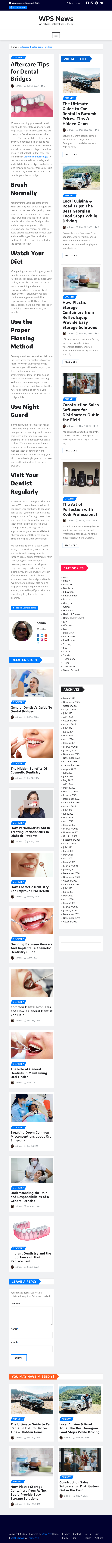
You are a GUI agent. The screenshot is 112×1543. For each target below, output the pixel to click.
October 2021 (70, 836)
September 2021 (71, 839)
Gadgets (67, 603)
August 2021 (69, 843)
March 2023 (69, 787)
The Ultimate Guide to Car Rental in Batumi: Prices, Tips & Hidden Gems (79, 113)
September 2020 (71, 884)
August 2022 (69, 806)
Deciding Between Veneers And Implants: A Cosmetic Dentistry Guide (31, 948)
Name (14, 1328)
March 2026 (69, 698)
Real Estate (69, 640)
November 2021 (71, 832)
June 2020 (68, 891)
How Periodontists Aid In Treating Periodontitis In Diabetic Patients (30, 832)
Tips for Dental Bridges (25, 607)
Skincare (67, 651)
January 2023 (69, 795)
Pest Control (69, 636)
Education (68, 591)
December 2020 (71, 873)
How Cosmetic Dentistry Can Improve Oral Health (30, 889)
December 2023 (71, 754)
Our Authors (99, 1535)
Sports (66, 655)
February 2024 (70, 746)
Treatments (69, 666)
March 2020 (69, 903)
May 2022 (68, 817)
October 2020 (70, 880)
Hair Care (68, 610)
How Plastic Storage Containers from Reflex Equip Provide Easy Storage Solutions (80, 315)
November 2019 (71, 917)
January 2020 (69, 910)
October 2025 (70, 705)
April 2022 (68, 821)
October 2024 (70, 720)
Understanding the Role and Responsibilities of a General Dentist (30, 1196)
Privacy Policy (66, 1535)
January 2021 (69, 869)
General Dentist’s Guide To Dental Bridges (31, 709)
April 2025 (68, 716)
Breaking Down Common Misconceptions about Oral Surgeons (31, 1136)
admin (18, 85)
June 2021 (68, 850)
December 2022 (71, 798)
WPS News (56, 18)
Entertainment (70, 595)
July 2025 (67, 713)
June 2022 (68, 813)
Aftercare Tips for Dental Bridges (36, 46)
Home (14, 46)
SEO (65, 647)
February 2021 (70, 865)
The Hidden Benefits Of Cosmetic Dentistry (29, 770)
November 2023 (71, 757)
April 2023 (68, 783)
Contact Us (77, 1535)
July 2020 (67, 888)
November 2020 (71, 877)
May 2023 (68, 780)
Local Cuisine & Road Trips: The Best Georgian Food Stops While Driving (80, 211)
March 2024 (69, 742)
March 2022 (69, 824)
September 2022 (71, 802)
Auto (65, 577)
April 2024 (68, 739)
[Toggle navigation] (56, 35)
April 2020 (68, 899)
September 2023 (71, 765)
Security (67, 644)
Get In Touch (88, 1535)
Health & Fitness (71, 614)
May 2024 (68, 735)
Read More (71, 154)
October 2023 (70, 761)
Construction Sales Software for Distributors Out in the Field (81, 412)
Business (67, 584)
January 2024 (69, 750)
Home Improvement (73, 617)
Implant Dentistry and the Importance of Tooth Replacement (31, 1257)
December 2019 (71, 914)
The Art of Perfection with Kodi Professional (80, 509)
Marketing (68, 632)
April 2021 (68, 858)
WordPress (47, 1533)
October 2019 (70, 921)
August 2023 (69, 769)
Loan (65, 629)
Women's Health (71, 670)
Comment (16, 1303)
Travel (66, 662)
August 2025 (69, 709)
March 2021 (69, 862)
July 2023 (67, 772)
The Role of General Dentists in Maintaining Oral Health (29, 1073)
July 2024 (67, 728)
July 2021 (67, 847)
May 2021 (68, 854)
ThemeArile (33, 1537)
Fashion (67, 599)
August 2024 (69, 724)
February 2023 (70, 791)
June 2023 (68, 776)
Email (14, 1342)
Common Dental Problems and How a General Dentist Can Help (32, 1011)
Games (66, 606)
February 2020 (70, 906)
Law (65, 621)
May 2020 (68, 895)
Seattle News (17, 1537)
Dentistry (68, 588)
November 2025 (71, 702)
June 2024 (68, 731)
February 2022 (70, 828)
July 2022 (67, 810)
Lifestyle (67, 625)
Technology (69, 658)
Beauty (66, 580)
